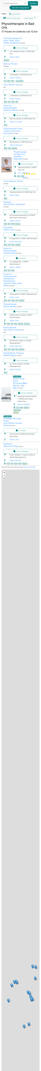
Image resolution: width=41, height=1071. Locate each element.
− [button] (4, 475)
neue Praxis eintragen (29, 467)
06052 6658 (14, 195)
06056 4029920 (24, 404)
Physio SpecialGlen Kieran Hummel (12, 328)
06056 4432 (14, 440)
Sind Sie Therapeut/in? (20, 8)
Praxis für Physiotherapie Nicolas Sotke (10, 250)
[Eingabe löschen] (26, 3)
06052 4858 (14, 57)
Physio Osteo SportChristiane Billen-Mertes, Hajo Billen (20, 383)
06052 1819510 (15, 78)
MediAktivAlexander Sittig (10, 445)
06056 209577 (15, 221)
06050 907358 (15, 460)
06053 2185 (14, 321)
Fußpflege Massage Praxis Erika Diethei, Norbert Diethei (12, 422)
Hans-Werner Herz (11, 84)
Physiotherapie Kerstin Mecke (10, 305)
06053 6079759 (16, 242)
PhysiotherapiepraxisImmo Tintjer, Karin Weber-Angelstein (12, 40)
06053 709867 (15, 267)
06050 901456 (15, 369)
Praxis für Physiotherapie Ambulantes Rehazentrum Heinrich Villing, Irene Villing (12, 280)
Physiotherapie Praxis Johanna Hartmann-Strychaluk (12, 130)
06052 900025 (15, 99)
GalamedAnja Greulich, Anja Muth (14, 203)
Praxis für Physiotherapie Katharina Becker (11, 107)
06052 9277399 (16, 122)
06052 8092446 (16, 145)
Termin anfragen (22, 48)
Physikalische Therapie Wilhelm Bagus (13, 354)
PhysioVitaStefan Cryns (9, 228)
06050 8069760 (16, 346)
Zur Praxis (22, 258)
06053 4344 (14, 297)
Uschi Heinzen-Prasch (13, 181)
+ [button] (4, 472)
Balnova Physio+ (10, 64)
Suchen (33, 3)
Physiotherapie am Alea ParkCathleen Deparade (20, 155)
